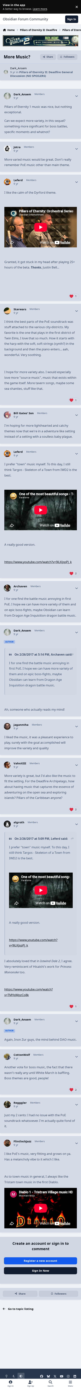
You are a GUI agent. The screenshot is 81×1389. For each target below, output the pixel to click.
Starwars (20, 309)
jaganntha (21, 724)
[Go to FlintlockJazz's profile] (7, 1143)
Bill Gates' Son (24, 413)
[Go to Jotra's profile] (7, 148)
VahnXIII (20, 763)
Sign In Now (40, 1270)
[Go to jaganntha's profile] (7, 726)
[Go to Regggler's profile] (7, 1104)
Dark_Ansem (18, 68)
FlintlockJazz (22, 1141)
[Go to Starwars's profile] (7, 311)
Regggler (20, 1102)
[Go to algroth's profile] (7, 824)
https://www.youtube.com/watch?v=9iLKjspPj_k (38, 562)
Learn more (7, 7)
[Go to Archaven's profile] (7, 588)
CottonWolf (22, 1055)
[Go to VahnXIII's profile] (7, 765)
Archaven (20, 586)
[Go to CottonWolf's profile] (7, 1056)
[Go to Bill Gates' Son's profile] (7, 414)
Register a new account (40, 1261)
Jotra (17, 147)
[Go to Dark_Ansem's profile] (6, 72)
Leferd (18, 180)
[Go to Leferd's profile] (7, 181)
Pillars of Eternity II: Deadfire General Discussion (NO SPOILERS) (41, 74)
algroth (19, 822)
